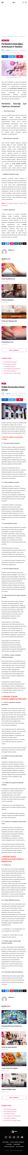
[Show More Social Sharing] (24, 56)
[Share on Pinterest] (19, 56)
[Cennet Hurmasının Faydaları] (14, 1059)
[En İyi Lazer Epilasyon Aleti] (14, 312)
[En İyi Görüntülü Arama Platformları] (14, 1017)
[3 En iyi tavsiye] (14, 2)
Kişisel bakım (22, 36)
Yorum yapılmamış (11, 395)
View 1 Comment (14, 350)
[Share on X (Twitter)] (12, 56)
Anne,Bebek (16, 1144)
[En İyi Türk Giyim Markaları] (14, 1038)
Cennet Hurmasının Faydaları (10, 1068)
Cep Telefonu (20, 1146)
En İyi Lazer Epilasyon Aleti (9, 321)
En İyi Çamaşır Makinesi (10, 371)
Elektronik (5, 1142)
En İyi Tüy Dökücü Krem (8, 279)
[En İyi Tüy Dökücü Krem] (14, 270)
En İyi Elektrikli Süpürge (10, 362)
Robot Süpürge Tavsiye (10, 364)
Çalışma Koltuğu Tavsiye (9, 1089)
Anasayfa (4, 36)
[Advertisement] (14, 20)
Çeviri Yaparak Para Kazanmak (12, 368)
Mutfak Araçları (9, 1146)
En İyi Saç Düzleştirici (8, 300)
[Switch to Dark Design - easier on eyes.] (23, 2)
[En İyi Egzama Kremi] (14, 333)
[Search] (25, 2)
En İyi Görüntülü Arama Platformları (12, 1026)
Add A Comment (14, 1097)
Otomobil (9, 1144)
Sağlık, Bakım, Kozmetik (12, 36)
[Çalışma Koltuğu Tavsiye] (14, 1080)
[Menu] (3, 2)
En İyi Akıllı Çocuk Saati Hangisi (12, 373)
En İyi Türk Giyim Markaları (9, 1047)
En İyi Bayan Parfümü (12, 203)
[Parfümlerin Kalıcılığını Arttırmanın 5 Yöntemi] (14, 68)
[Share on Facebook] (5, 56)
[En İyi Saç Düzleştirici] (14, 291)
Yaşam (3, 383)
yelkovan (8, 50)
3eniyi (21, 1150)
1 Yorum (10, 52)
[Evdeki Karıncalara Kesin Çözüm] (14, 411)
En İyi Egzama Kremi (7, 342)
